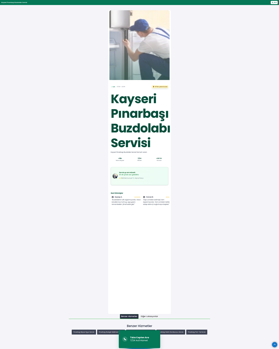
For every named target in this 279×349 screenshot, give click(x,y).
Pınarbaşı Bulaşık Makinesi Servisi (111, 332)
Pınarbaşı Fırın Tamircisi (197, 332)
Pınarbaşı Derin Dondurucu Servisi (170, 332)
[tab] (129, 316)
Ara (275, 2)
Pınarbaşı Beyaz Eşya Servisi (83, 332)
